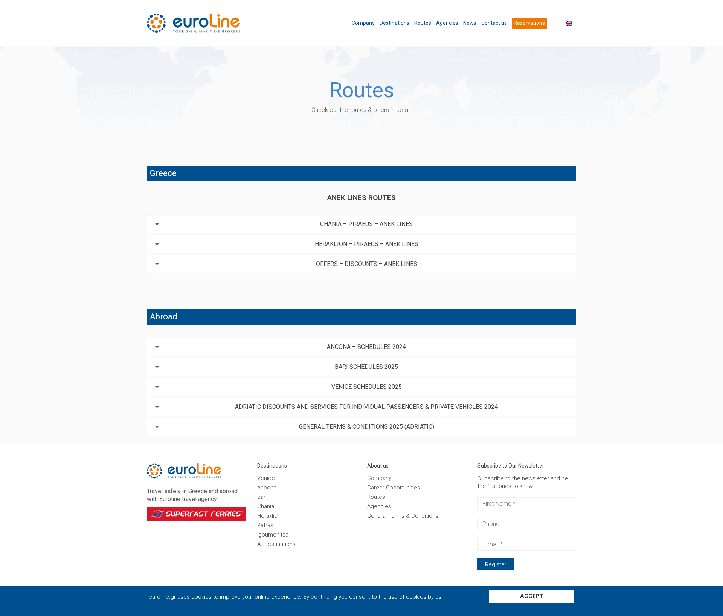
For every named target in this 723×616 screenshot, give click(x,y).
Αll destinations (276, 544)
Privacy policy (166, 608)
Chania (265, 506)
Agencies (379, 506)
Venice (266, 478)
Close (195, 608)
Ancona (266, 487)
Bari (262, 497)
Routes (376, 497)
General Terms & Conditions (402, 515)
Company (379, 478)
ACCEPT (531, 596)
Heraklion (269, 515)
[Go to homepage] (209, 23)
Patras (265, 525)
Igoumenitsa (272, 534)
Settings (532, 609)
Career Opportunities (393, 487)
